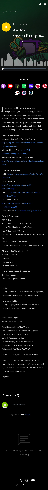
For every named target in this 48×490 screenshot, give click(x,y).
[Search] (40, 3)
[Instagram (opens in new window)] (26, 480)
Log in (27, 414)
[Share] (21, 41)
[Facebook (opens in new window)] (15, 480)
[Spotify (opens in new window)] (24, 86)
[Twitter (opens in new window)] (21, 480)
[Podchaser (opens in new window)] (24, 93)
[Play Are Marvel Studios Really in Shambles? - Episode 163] (6, 27)
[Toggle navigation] (45, 3)
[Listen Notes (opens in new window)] (17, 93)
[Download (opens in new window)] (13, 41)
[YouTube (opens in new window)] (10, 86)
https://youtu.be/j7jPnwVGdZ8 (28, 210)
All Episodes (11, 11)
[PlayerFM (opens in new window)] (44, 86)
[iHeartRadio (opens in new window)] (37, 86)
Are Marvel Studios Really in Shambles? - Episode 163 (27, 33)
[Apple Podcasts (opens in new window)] (3, 86)
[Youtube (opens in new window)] (33, 480)
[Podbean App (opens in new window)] (17, 86)
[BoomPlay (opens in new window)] (31, 93)
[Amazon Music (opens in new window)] (31, 86)
